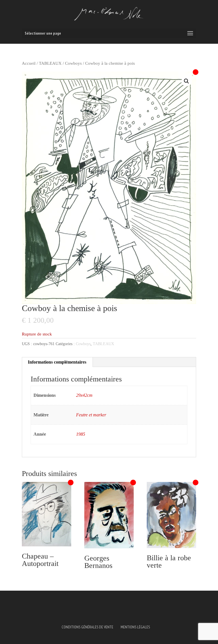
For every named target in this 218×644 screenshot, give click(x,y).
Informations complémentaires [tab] (57, 362)
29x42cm (84, 395)
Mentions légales (135, 627)
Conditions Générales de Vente (87, 627)
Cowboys (73, 63)
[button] (186, 81)
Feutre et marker (91, 414)
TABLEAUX (50, 63)
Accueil (28, 63)
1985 (80, 434)
